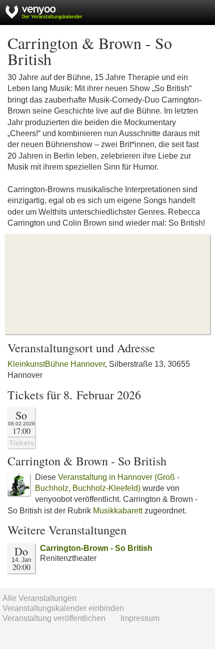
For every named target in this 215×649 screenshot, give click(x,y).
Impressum (140, 618)
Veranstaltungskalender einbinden (63, 608)
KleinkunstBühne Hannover (56, 364)
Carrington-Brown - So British (96, 548)
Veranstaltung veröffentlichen (54, 618)
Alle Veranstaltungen (39, 598)
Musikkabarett (117, 510)
